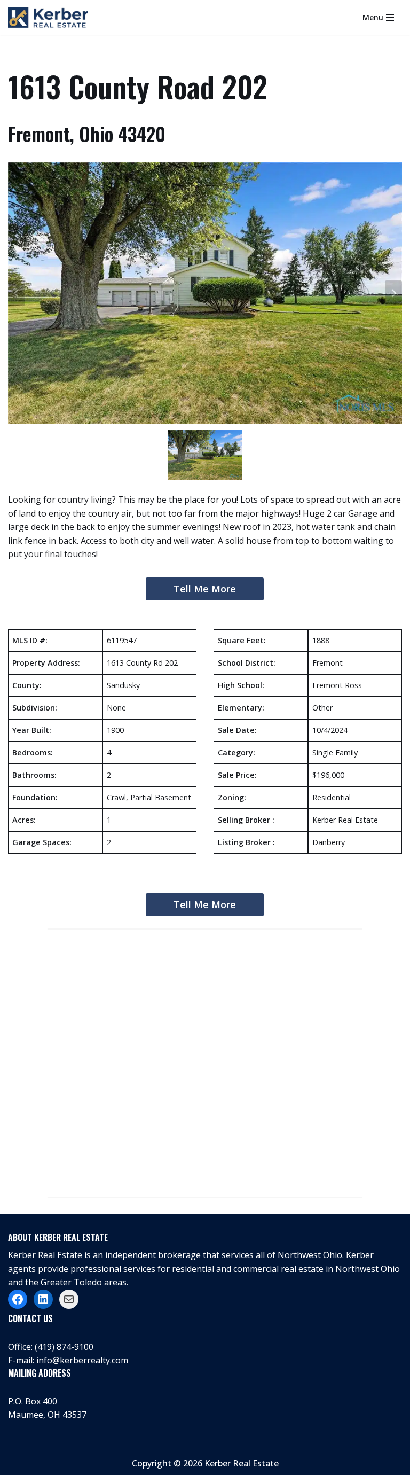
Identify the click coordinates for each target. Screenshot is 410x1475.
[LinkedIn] (43, 1299)
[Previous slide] (16, 293)
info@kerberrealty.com (82, 1360)
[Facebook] (17, 1299)
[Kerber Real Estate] (50, 17)
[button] (205, 455)
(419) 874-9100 (64, 1347)
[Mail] (68, 1299)
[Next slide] (393, 293)
